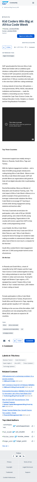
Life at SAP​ (17, 363)
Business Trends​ (7, 360)
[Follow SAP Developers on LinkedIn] (23, 456)
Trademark (9, 472)
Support (27, 472)
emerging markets (8, 333)
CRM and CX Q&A (9, 381)
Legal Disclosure (28, 467)
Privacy (9, 462)
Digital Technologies (8, 56)
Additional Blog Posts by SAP (11, 7)
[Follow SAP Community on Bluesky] (17, 456)
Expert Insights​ (7, 363)
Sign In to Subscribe (25, 36)
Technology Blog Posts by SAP (14, 396)
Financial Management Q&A (13, 415)
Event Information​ (20, 360)
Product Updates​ (28, 363)
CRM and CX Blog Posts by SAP (14, 387)
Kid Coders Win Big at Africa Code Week (17, 23)
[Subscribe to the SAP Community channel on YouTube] (20, 456)
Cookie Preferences (9, 477)
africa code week (13, 325)
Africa (4, 325)
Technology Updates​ (8, 366)
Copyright (9, 467)
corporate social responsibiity (11, 329)
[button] (3, 47)
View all (4, 446)
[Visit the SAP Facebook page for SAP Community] (13, 456)
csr (22, 329)
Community (13, 2)
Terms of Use (28, 462)
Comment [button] (29, 341)
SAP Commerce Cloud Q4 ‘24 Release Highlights (18, 385)
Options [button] (18, 39)
